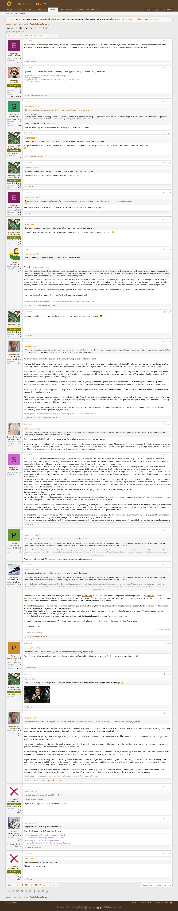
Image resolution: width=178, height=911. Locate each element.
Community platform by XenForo (76, 907)
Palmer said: (29, 679)
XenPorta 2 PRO (80, 909)
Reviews (27, 9)
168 (26, 36)
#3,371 (168, 424)
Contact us (135, 902)
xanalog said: (30, 823)
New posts (9, 13)
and (37, 95)
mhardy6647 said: (31, 197)
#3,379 (168, 818)
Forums (53, 9)
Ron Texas (11, 32)
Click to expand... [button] (98, 555)
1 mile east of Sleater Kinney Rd (14, 845)
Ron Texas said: (30, 106)
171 (40, 36)
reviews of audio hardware (49, 19)
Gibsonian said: (30, 254)
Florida (19, 669)
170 (35, 36)
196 (48, 36)
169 (31, 36)
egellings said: (30, 138)
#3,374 (168, 565)
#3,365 (168, 163)
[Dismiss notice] (170, 19)
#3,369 (168, 312)
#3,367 (168, 219)
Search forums (20, 13)
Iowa (19, 125)
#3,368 (168, 249)
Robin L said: (29, 791)
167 (21, 36)
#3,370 (168, 341)
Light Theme (12, 902)
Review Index (40, 9)
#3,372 (168, 455)
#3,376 (168, 674)
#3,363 (168, 101)
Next (53, 36)
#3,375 (168, 643)
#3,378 (168, 786)
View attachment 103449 (34, 799)
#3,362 (168, 68)
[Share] (164, 40)
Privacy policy (158, 902)
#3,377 (168, 713)
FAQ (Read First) (14, 9)
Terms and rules (146, 902)
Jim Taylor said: (30, 718)
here (117, 19)
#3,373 (168, 530)
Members (91, 9)
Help (167, 902)
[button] (71, 10)
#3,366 (168, 192)
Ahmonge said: (30, 167)
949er (19, 813)
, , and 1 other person (44, 780)
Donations (79, 9)
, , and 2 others (41, 305)
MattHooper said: (31, 429)
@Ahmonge (87, 595)
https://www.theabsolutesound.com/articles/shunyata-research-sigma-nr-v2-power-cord (57, 110)
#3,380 (168, 854)
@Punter (150, 595)
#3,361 (168, 41)
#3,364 (168, 133)
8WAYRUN (100, 909)
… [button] (17, 36)
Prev (10, 36)
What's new (65, 9)
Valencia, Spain (16, 96)
